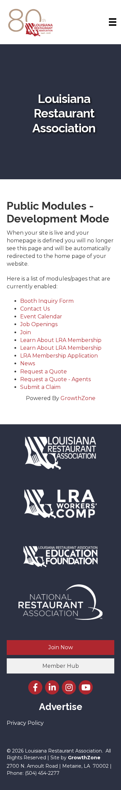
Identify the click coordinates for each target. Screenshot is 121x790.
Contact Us (35, 309)
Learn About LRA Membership (61, 340)
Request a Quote (43, 371)
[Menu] (112, 22)
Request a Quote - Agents (55, 379)
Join (25, 332)
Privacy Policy (25, 723)
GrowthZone (78, 398)
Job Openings (38, 324)
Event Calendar (41, 316)
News (27, 363)
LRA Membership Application (59, 355)
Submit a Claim (40, 387)
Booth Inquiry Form (47, 301)
